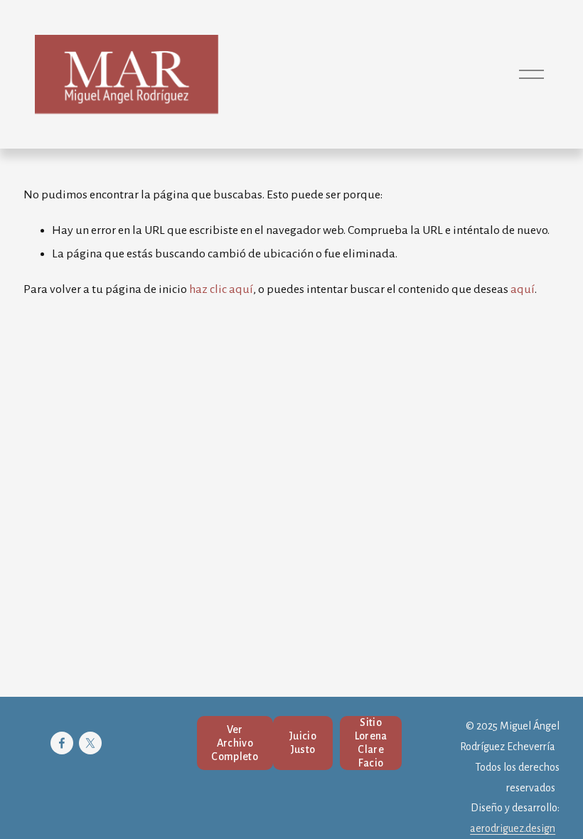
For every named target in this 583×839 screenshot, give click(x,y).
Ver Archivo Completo (234, 743)
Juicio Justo (302, 742)
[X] (90, 743)
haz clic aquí (221, 289)
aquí (522, 289)
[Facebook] (61, 743)
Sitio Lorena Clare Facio (371, 743)
